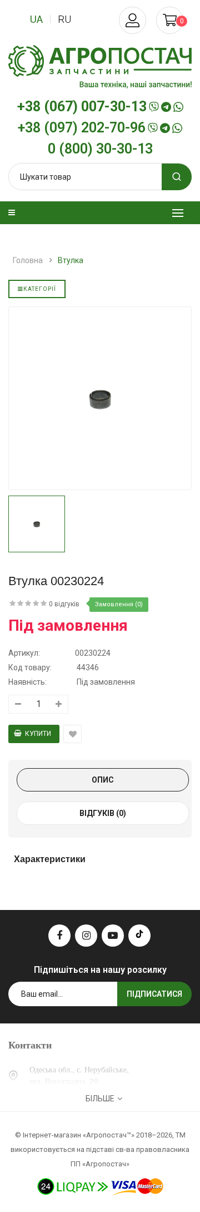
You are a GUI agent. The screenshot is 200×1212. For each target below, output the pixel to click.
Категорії (39, 289)
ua (36, 19)
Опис (103, 779)
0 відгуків (64, 604)
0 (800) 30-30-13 (100, 149)
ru (64, 19)
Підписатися (154, 994)
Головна (28, 260)
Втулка (70, 260)
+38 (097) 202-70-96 (82, 128)
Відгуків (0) (102, 813)
